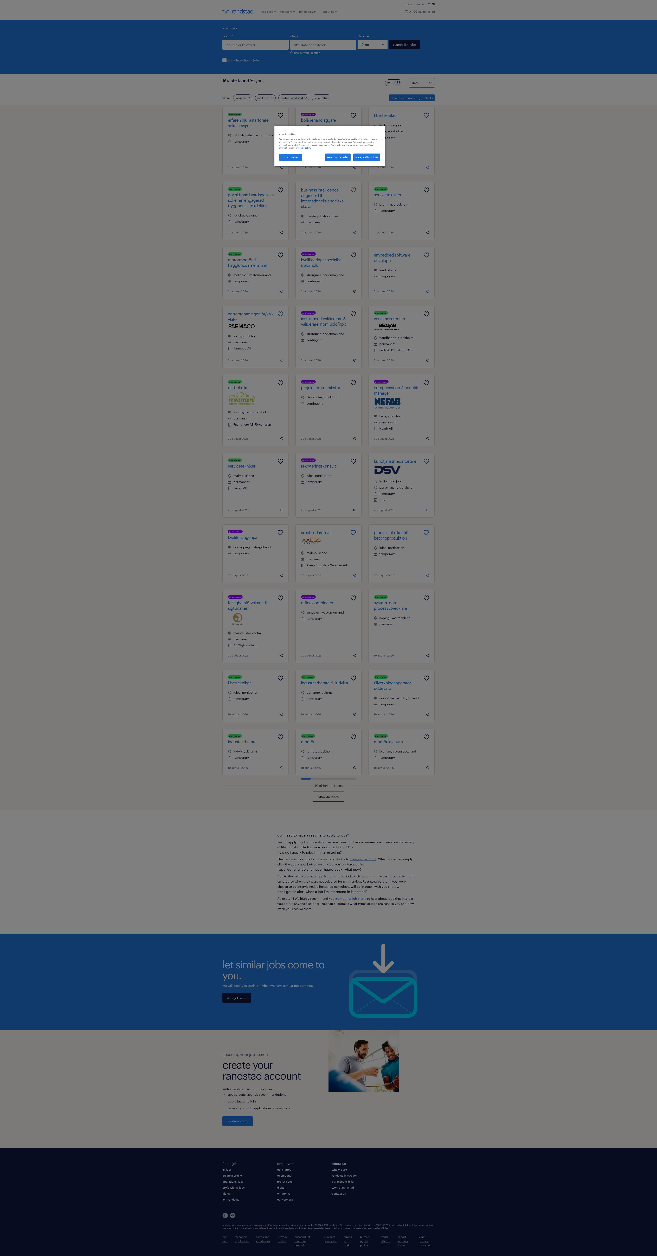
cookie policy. (304, 148)
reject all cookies (338, 157)
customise (291, 157)
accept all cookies (366, 157)
